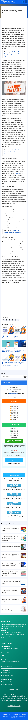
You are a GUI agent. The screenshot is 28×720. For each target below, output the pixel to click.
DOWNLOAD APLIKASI (14, 705)
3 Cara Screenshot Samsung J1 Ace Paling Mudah (11, 547)
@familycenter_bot (14, 463)
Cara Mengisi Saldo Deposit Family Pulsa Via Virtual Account (10, 573)
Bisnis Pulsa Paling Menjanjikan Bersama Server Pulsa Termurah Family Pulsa (20, 350)
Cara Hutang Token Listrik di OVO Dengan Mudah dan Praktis (10, 556)
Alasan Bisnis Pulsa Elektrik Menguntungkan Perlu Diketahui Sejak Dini (19, 336)
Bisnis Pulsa (8, 8)
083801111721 (14, 430)
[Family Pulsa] (8, 1)
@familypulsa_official (9, 684)
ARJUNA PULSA (13, 393)
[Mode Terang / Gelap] (23, 2)
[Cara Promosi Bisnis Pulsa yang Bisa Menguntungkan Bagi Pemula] (8, 343)
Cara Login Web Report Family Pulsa (11, 582)
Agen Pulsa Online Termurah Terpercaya (7, 336)
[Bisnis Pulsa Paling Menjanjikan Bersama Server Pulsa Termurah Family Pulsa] (20, 343)
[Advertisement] (14, 21)
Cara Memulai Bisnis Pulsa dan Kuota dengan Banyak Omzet (7, 364)
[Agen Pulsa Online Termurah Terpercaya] (8, 330)
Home (3, 8)
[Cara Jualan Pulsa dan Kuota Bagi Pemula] (20, 357)
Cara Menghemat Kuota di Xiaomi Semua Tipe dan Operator (10, 538)
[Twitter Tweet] (3, 320)
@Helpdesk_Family (8, 675)
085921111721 (14, 432)
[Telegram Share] (9, 320)
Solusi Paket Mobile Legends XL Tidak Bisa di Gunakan (11, 565)
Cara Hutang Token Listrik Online (9, 591)
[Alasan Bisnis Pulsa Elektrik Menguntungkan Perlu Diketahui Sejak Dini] (20, 330)
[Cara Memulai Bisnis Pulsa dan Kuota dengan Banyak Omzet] (8, 357)
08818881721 (14, 437)
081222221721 (6, 670)
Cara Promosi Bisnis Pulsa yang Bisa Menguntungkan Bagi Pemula (7, 350)
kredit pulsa (17, 173)
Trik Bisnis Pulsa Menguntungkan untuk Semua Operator (13, 54)
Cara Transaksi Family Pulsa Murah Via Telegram (10, 609)
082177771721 (14, 428)
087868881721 (14, 435)
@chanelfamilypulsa (8, 682)
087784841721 (14, 433)
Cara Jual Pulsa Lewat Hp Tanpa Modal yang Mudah (12, 152)
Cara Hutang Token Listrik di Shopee (10, 600)
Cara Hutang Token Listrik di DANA (10, 529)
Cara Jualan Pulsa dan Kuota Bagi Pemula (19, 364)
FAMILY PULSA (18, 714)
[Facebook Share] (6, 320)
